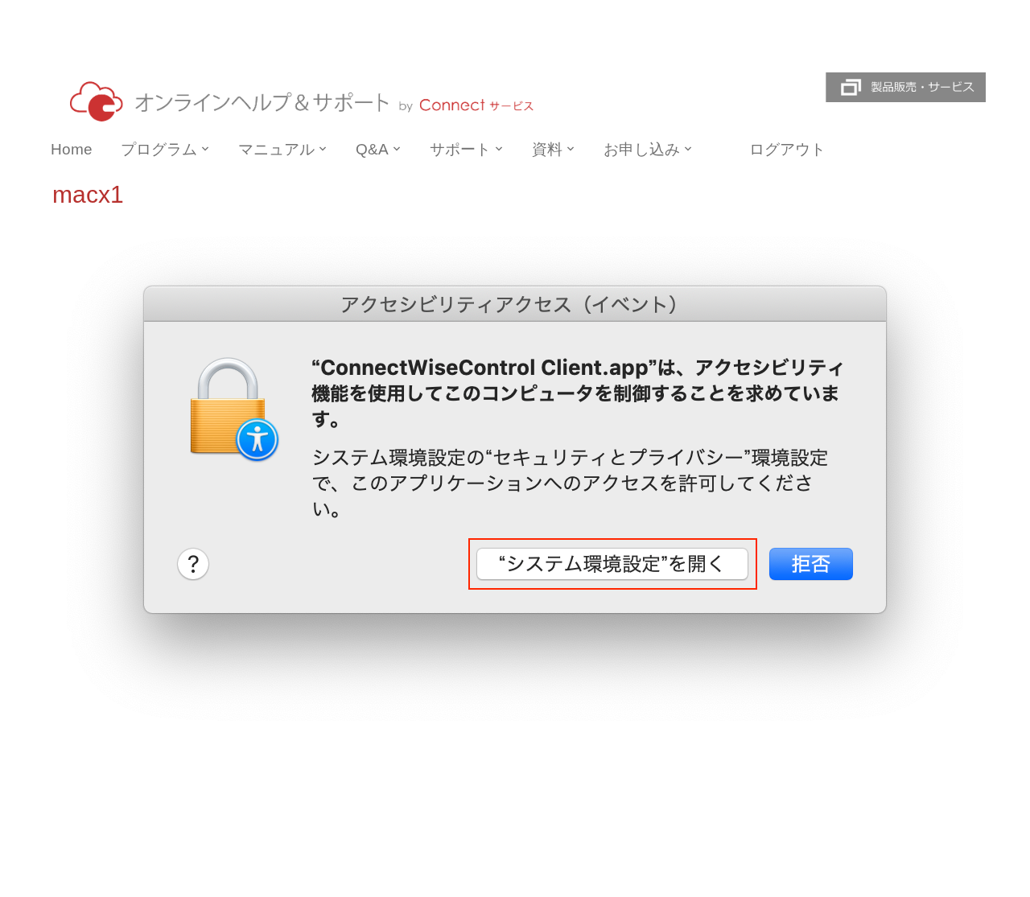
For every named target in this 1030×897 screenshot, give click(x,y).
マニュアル (276, 149)
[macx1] (515, 477)
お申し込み (642, 149)
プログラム (159, 149)
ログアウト (787, 149)
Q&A (372, 149)
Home (72, 149)
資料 (547, 149)
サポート (460, 149)
